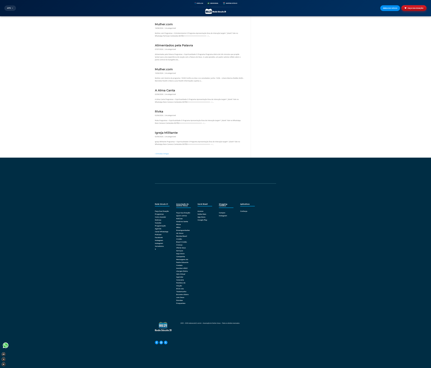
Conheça (243, 211)
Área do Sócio (390, 8)
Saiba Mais (202, 214)
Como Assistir (160, 217)
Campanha (180, 256)
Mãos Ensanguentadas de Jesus (183, 230)
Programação (160, 226)
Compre (222, 213)
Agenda (158, 229)
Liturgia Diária (182, 271)
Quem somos (181, 216)
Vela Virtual (180, 274)
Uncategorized (170, 28)
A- (4, 364)
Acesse (200, 211)
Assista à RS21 (182, 268)
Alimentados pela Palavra (174, 45)
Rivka (159, 111)
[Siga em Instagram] (161, 342)
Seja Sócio (180, 254)
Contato (179, 265)
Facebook (159, 237)
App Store (201, 217)
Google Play (202, 220)
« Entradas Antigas (162, 154)
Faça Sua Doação (415, 8)
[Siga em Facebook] (156, 342)
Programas (159, 214)
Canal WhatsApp (161, 231)
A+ (4, 354)
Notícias (158, 220)
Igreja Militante (166, 132)
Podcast (158, 234)
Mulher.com (164, 24)
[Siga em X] (165, 342)
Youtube (158, 223)
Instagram (159, 240)
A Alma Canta (165, 90)
